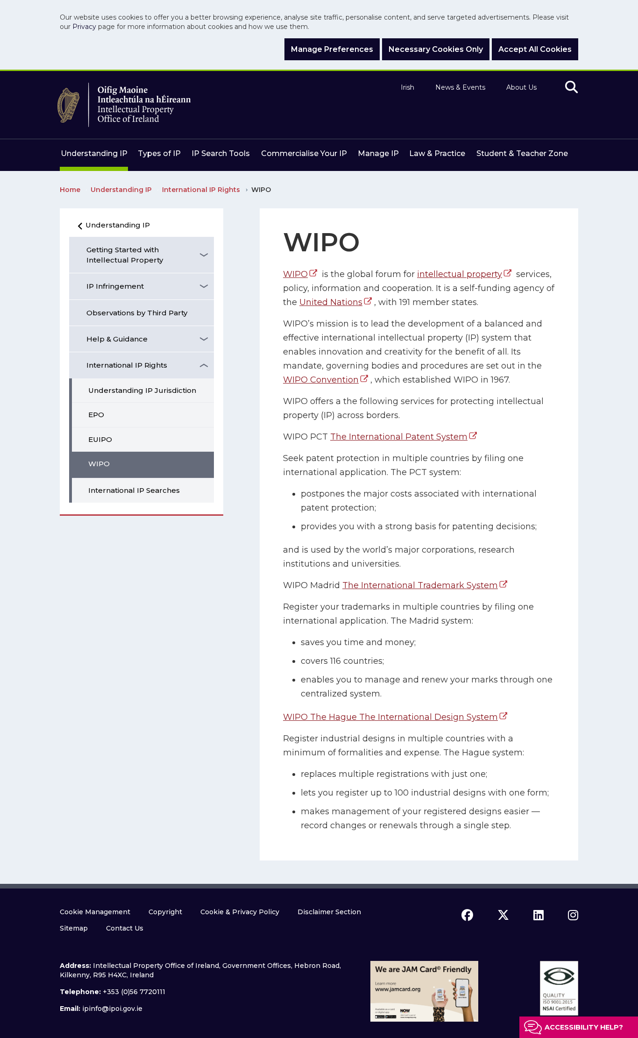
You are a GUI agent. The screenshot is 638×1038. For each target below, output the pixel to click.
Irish (407, 88)
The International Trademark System (420, 585)
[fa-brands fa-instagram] (573, 915)
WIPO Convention (321, 380)
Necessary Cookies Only (436, 49)
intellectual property (459, 274)
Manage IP (378, 153)
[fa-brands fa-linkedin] (538, 915)
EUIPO (100, 439)
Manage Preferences (332, 49)
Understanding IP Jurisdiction (142, 390)
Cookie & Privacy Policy (239, 912)
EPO (96, 414)
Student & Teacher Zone (522, 153)
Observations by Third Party (136, 312)
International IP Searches (134, 490)
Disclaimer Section (329, 912)
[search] (571, 87)
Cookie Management (95, 912)
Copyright (165, 912)
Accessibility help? (584, 1027)
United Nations (330, 302)
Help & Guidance (117, 338)
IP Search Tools (220, 153)
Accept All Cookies (535, 49)
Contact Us (124, 928)
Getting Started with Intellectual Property (124, 254)
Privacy (84, 26)
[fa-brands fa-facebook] (467, 915)
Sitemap (74, 928)
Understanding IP (94, 153)
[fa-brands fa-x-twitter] (503, 915)
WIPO (99, 463)
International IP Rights (126, 365)
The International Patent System (399, 437)
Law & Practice (437, 153)
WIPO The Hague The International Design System (390, 717)
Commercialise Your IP (304, 153)
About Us (521, 88)
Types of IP (159, 153)
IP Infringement (115, 286)
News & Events (460, 88)
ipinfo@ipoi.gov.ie (112, 1008)
